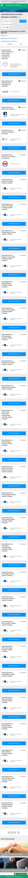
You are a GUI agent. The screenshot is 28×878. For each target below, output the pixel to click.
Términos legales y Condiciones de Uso (14, 876)
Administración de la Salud (8, 41)
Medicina (3, 35)
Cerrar (15, 2)
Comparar (23, 50)
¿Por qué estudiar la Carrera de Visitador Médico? (13, 870)
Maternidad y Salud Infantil (8, 38)
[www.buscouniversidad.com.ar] (14, 6)
